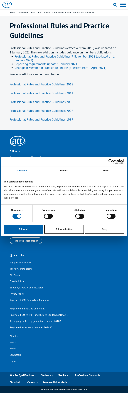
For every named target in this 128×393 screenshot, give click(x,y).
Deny (105, 229)
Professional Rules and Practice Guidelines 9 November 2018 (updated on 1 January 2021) (65, 58)
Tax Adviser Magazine (21, 268)
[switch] (48, 216)
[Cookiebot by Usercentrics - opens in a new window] (110, 161)
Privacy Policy (17, 293)
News (13, 342)
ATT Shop (15, 275)
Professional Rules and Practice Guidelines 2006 (41, 102)
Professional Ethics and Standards (34, 12)
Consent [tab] (22, 170)
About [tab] (105, 170)
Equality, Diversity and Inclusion (27, 287)
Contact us (15, 354)
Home (12, 12)
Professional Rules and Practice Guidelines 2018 (41, 84)
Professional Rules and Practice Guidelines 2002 (41, 111)
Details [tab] (64, 170)
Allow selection (64, 229)
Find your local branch (26, 240)
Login (13, 361)
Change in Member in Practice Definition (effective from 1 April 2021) (60, 68)
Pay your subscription (21, 262)
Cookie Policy (17, 281)
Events (13, 348)
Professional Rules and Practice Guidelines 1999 (41, 119)
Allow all (23, 229)
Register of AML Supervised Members (29, 300)
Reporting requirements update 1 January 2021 (46, 64)
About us (14, 336)
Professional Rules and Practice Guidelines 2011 (41, 93)
